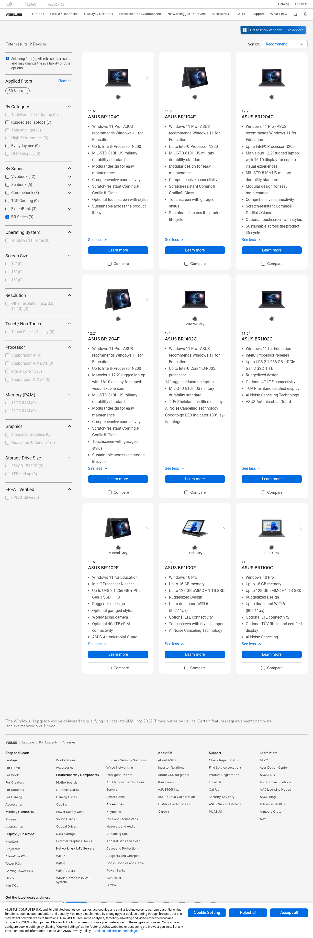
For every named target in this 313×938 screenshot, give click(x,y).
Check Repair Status (224, 760)
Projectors (13, 849)
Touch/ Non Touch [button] (23, 323)
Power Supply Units (70, 812)
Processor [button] (15, 347)
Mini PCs (11, 886)
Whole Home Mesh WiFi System (73, 880)
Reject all (248, 912)
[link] (13, 14)
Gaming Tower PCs (19, 871)
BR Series (13, 215)
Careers (163, 812)
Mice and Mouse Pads (122, 819)
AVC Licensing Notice (275, 790)
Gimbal (111, 885)
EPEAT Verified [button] (19, 489)
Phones (10, 819)
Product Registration (224, 775)
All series (69, 742)
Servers (111, 790)
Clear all (65, 81)
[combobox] (285, 44)
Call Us (214, 790)
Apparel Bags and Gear (123, 841)
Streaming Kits (117, 834)
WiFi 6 (60, 863)
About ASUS (167, 760)
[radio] (118, 97)
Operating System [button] (22, 232)
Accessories (14, 805)
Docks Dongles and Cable (125, 863)
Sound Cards (65, 819)
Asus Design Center (274, 768)
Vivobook (13, 175)
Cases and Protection (121, 849)
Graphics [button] (13, 426)
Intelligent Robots (119, 775)
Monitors (12, 842)
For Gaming (13, 797)
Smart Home (115, 797)
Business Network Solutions (126, 760)
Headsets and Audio (120, 827)
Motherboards (66, 783)
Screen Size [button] (16, 255)
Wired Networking (119, 768)
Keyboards (114, 812)
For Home (12, 768)
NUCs (9, 878)
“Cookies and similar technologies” (116, 931)
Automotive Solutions (275, 782)
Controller (113, 878)
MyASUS (215, 812)
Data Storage (66, 834)
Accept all (289, 912)
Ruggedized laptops (22, 121)
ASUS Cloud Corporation (176, 797)
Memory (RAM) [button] (20, 394)
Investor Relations (171, 768)
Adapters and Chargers (123, 856)
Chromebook (16, 191)
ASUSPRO (267, 775)
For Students (14, 790)
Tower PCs (13, 864)
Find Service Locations (225, 768)
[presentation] (301, 44)
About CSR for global (173, 775)
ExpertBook (15, 207)
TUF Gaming (16, 199)
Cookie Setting (207, 912)
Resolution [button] (15, 295)
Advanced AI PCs (272, 804)
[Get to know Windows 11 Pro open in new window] (274, 34)
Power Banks (115, 871)
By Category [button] (17, 106)
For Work (12, 775)
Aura (263, 819)
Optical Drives (66, 827)
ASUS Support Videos (225, 804)
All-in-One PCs (16, 856)
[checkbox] (118, 264)
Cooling (61, 805)
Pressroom (166, 782)
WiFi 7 (60, 856)
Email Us (215, 782)
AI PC (264, 760)
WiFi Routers (65, 871)
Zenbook (13, 183)
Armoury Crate (270, 812)
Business (301, 4)
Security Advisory (222, 797)
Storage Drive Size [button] (23, 457)
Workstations (65, 760)
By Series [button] (14, 168)
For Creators (14, 783)
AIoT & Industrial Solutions (125, 782)
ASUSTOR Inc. (168, 790)
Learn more (118, 250)
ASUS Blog (268, 797)
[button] (283, 4)
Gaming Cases (66, 797)
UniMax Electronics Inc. (175, 804)
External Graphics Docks (74, 841)
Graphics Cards (67, 790)
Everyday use (16, 144)
